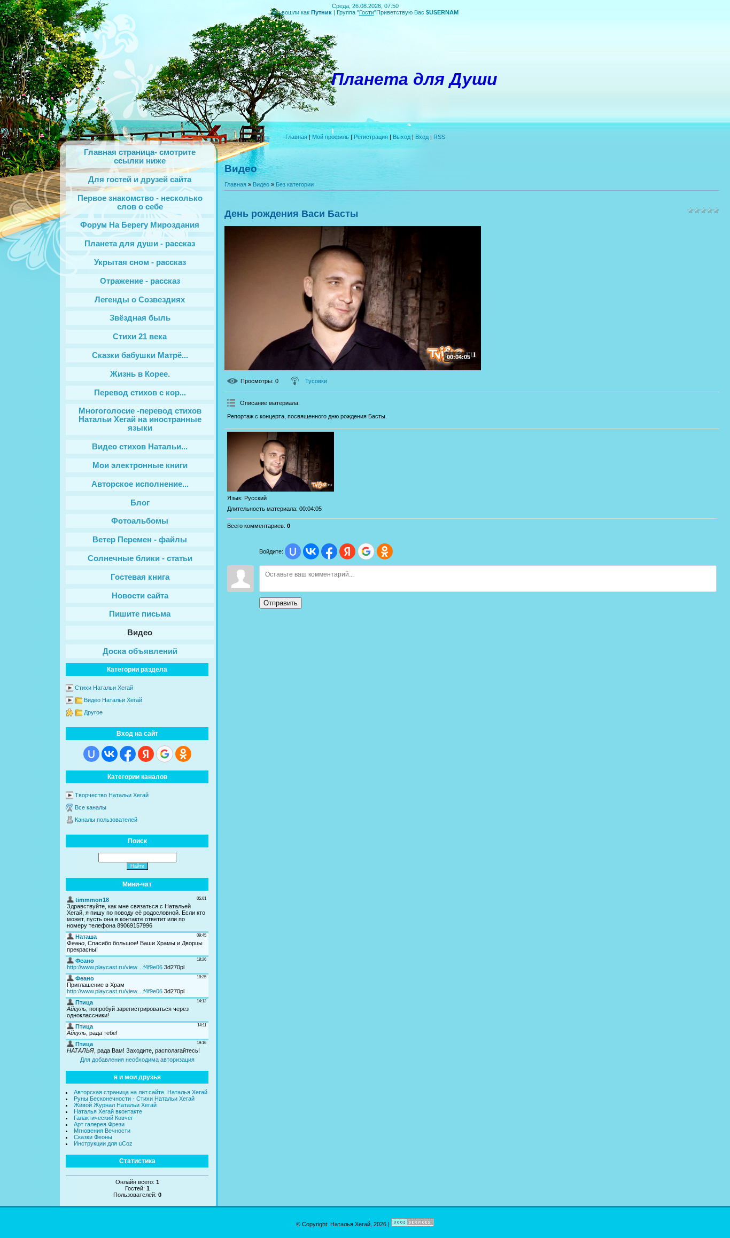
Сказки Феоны (93, 1137)
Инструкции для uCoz (103, 1143)
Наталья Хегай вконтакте (108, 1111)
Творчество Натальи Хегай (112, 795)
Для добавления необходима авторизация (137, 1059)
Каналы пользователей (106, 819)
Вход (422, 137)
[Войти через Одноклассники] (183, 754)
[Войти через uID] (91, 754)
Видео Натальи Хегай (113, 700)
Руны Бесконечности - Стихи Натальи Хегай (134, 1098)
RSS (439, 137)
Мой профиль (330, 137)
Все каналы (90, 807)
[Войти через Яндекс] (146, 754)
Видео (261, 184)
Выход (401, 137)
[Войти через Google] (164, 753)
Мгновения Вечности (102, 1130)
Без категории (295, 184)
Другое (93, 712)
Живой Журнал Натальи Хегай (115, 1105)
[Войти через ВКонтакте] (110, 754)
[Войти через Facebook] (128, 754)
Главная (296, 137)
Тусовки (316, 381)
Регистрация (371, 137)
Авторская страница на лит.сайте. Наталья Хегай (140, 1092)
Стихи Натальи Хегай (104, 687)
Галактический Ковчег (103, 1118)
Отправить (280, 603)
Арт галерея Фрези (99, 1124)
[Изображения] (280, 462)
